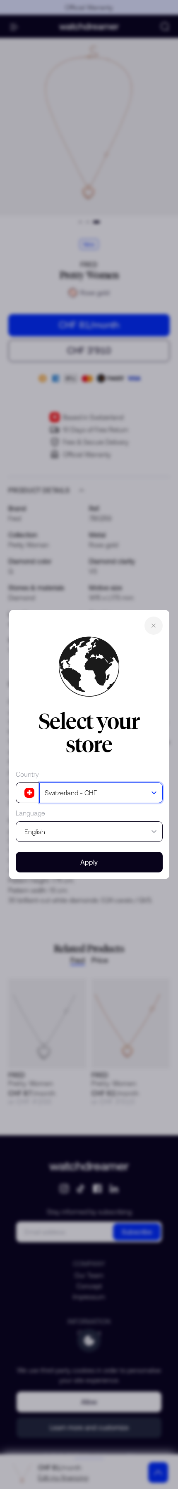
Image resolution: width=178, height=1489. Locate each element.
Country (27, 774)
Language (30, 813)
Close (153, 626)
